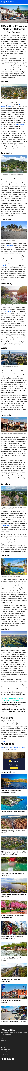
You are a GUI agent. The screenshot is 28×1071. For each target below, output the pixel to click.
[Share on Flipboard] (2, 744)
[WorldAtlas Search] (26, 2)
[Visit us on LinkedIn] (13, 1059)
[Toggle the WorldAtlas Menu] (1, 2)
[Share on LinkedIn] (13, 744)
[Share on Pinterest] (10, 744)
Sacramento (7, 311)
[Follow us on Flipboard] (2, 1059)
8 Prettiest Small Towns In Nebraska (13, 1021)
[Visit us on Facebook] (5, 1059)
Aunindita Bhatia (4, 749)
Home (2, 1038)
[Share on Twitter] (7, 744)
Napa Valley (6, 525)
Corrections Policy (5, 1051)
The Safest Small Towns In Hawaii (13, 811)
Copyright (3, 1045)
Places (15, 749)
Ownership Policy (5, 1054)
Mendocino (9, 245)
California (6, 266)
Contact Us (3, 1040)
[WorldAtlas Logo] (9, 2)
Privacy (2, 1042)
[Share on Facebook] (4, 744)
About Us (3, 1047)
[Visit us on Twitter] (7, 1059)
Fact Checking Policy (5, 1049)
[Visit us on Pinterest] (10, 1059)
